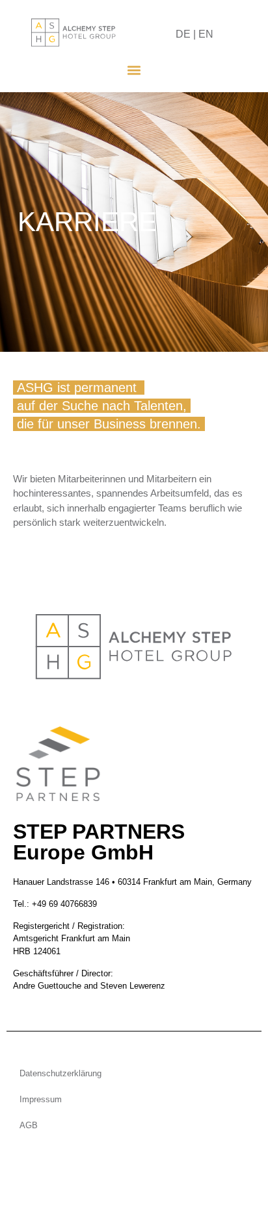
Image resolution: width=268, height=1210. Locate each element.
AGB (29, 1125)
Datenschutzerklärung (60, 1073)
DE (183, 34)
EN (205, 34)
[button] (134, 69)
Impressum (41, 1099)
